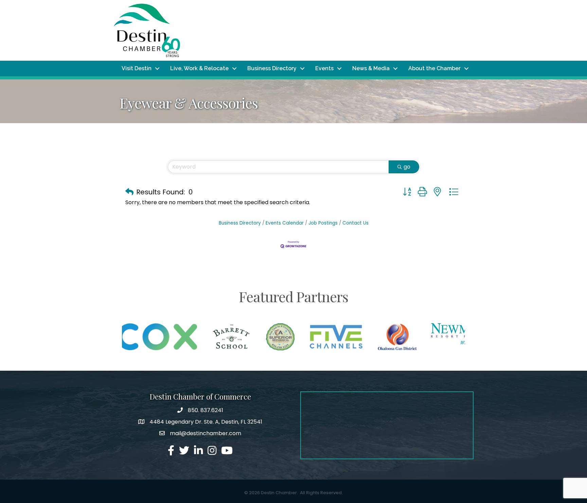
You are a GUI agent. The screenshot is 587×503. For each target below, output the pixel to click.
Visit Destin (137, 68)
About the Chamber (434, 68)
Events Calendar (285, 223)
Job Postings (323, 223)
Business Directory (272, 68)
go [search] (407, 167)
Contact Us (355, 223)
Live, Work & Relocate (199, 68)
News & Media (371, 68)
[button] (129, 192)
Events (324, 68)
